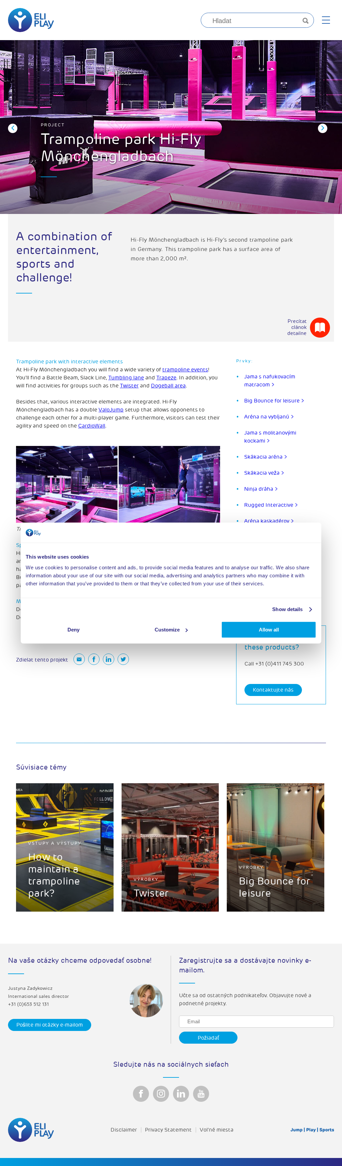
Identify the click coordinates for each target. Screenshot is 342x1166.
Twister (129, 385)
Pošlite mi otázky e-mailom (49, 1025)
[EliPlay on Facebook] (141, 1094)
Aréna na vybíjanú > (269, 417)
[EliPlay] (31, 20)
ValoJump (111, 409)
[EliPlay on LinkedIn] (181, 1094)
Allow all (269, 629)
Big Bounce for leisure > (274, 400)
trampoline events (185, 369)
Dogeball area (168, 385)
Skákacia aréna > (265, 457)
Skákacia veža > (264, 473)
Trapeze (166, 377)
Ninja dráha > (261, 489)
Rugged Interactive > (271, 505)
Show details (287, 609)
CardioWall (91, 426)
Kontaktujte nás (273, 690)
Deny (73, 629)
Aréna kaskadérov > (269, 521)
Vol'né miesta (216, 1130)
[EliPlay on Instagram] (161, 1094)
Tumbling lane (126, 377)
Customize (167, 629)
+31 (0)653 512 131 (28, 1004)
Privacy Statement (168, 1130)
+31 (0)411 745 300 (279, 664)
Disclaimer (124, 1130)
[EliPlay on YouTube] (201, 1094)
